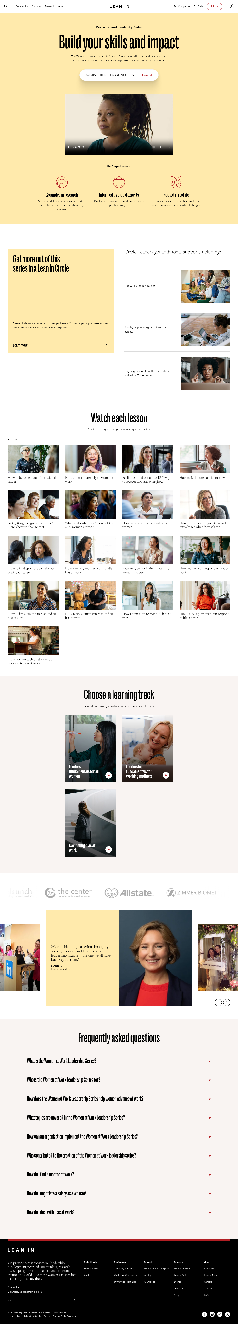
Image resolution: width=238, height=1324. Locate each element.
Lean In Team (210, 1275)
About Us (209, 1268)
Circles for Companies (125, 1275)
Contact (208, 1288)
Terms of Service (30, 1313)
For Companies (182, 6)
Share (145, 75)
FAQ (132, 75)
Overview (91, 75)
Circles (87, 1275)
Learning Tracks (118, 75)
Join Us (214, 6)
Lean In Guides (181, 1275)
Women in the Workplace (157, 1268)
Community (22, 6)
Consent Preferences (60, 1313)
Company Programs (124, 1268)
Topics (103, 75)
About (61, 6)
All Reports (149, 1275)
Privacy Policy (44, 1313)
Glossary (178, 1288)
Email (11, 1300)
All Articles (149, 1282)
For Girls (198, 6)
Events (177, 1282)
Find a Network (92, 1268)
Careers (208, 1282)
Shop (176, 1295)
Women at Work (182, 1268)
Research (49, 6)
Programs (36, 6)
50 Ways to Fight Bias (125, 1282)
